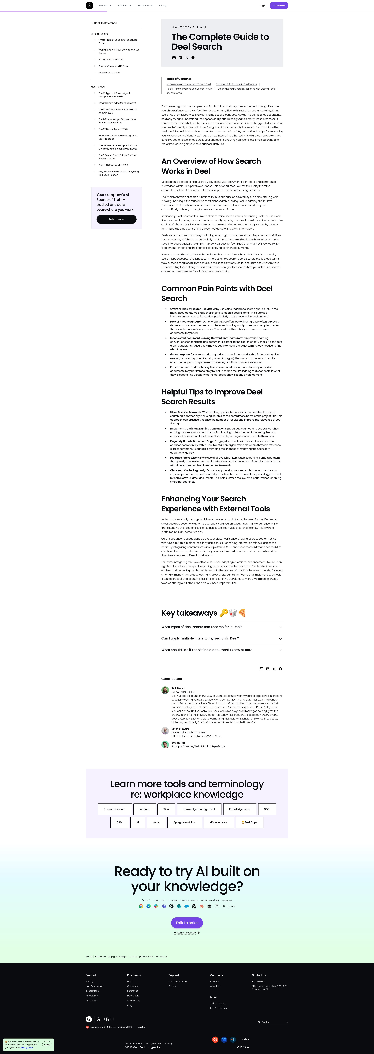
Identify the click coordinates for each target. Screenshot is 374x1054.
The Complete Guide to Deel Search (148, 956)
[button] (105, 5)
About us (215, 986)
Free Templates (218, 1008)
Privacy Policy (27, 1047)
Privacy (168, 1043)
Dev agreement (153, 1043)
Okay (47, 1044)
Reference (100, 956)
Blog (129, 1005)
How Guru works (94, 986)
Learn (130, 981)
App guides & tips (117, 956)
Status (172, 986)
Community (133, 1000)
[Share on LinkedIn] (180, 57)
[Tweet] (186, 57)
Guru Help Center (178, 981)
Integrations (92, 990)
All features (91, 995)
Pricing (163, 5)
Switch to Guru (218, 1003)
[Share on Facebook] (193, 57)
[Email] (174, 57)
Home (89, 956)
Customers (133, 986)
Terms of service (133, 1043)
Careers (214, 981)
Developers (133, 995)
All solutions (92, 1000)
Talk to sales (279, 5)
